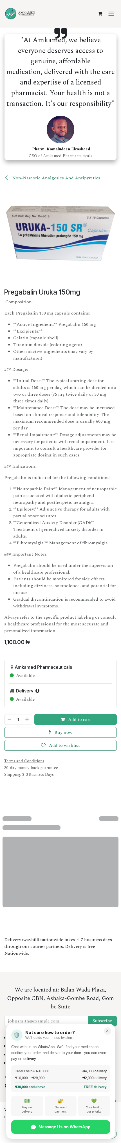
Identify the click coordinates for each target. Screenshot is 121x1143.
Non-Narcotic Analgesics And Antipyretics (55, 178)
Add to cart (79, 719)
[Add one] (27, 719)
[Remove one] (9, 719)
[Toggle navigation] (111, 13)
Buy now (62, 732)
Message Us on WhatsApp (64, 1126)
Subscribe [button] (102, 1021)
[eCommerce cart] (100, 13)
